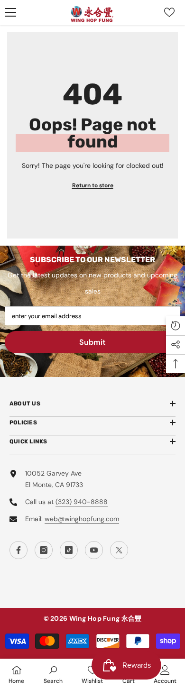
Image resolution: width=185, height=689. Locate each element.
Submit (92, 342)
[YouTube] (94, 550)
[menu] (10, 12)
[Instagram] (44, 550)
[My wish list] (169, 12)
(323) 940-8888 (82, 501)
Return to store (92, 185)
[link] (53, 674)
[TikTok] (69, 550)
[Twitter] (119, 550)
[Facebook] (18, 550)
